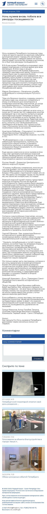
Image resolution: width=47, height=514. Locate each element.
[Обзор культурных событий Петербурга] (23, 459)
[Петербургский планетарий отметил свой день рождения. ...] (23, 384)
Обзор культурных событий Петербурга (20, 477)
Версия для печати (8, 22)
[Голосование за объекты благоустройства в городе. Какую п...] (23, 421)
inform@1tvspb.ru (13, 508)
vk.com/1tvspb (15, 510)
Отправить (38, 359)
